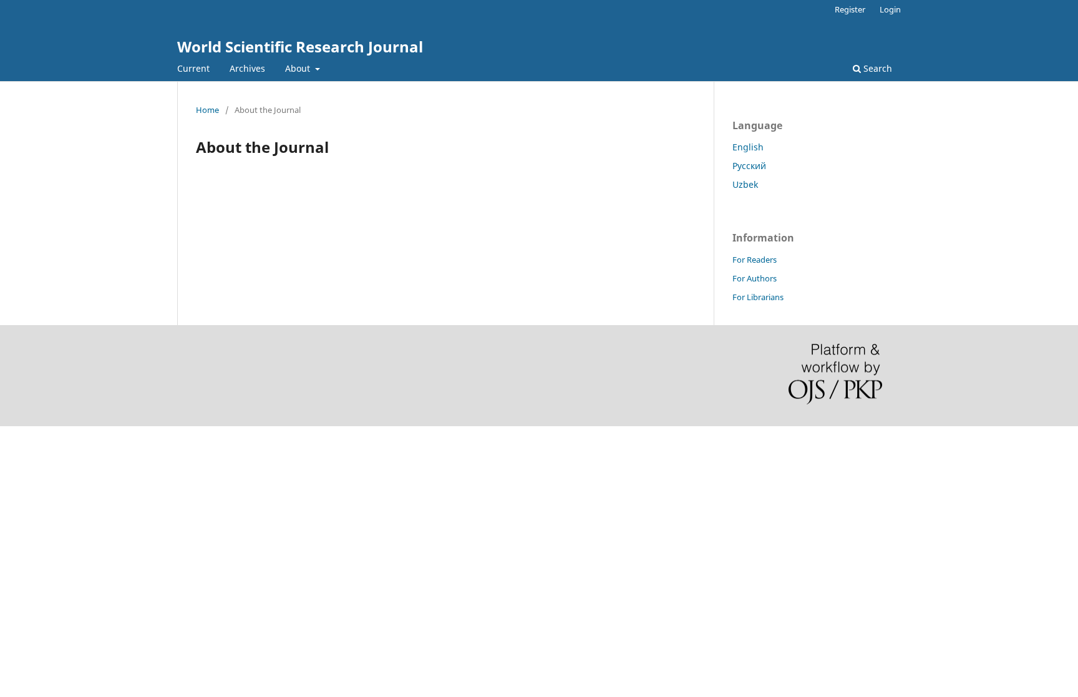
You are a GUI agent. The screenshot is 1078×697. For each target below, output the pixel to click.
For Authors (754, 278)
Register (850, 9)
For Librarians (758, 297)
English (748, 147)
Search (876, 68)
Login (890, 9)
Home (207, 109)
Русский (749, 166)
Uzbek (745, 184)
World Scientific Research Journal (300, 46)
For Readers (754, 259)
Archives (247, 68)
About (299, 68)
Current (193, 68)
